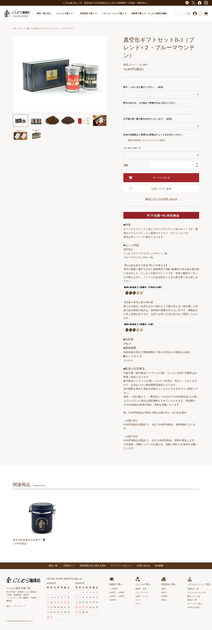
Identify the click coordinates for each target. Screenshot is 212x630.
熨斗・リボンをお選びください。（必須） (144, 87)
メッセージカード (132, 148)
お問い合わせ (143, 565)
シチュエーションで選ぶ (113, 13)
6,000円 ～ (113, 600)
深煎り (164, 600)
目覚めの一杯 (192, 589)
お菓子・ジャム (141, 596)
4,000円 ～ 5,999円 (116, 596)
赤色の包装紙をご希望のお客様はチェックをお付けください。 (153, 135)
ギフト (21, 28)
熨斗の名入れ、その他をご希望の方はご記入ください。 (150, 103)
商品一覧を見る (44, 13)
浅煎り (164, 589)
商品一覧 (53, 565)
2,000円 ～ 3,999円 (116, 592)
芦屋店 (33, 598)
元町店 (26, 595)
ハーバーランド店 (13, 598)
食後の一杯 (192, 600)
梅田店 (9, 601)
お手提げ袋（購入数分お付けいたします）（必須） (148, 119)
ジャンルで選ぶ (63, 13)
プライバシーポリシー (121, 565)
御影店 (26, 598)
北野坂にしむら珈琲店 (27, 592)
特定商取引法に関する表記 (93, 565)
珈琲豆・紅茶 (141, 589)
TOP (14, 28)
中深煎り (165, 596)
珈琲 (28, 28)
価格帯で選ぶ (137, 13)
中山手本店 (11, 592)
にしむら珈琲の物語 (157, 13)
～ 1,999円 (113, 589)
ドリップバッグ (141, 592)
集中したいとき (193, 596)
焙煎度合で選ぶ (87, 13)
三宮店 (9, 595)
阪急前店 (17, 595)
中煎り (164, 592)
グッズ (138, 600)
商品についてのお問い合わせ (161, 199)
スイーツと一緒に (194, 604)
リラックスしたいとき (196, 592)
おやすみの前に (193, 607)
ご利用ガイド (68, 565)
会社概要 (159, 565)
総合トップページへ (14, 606)
